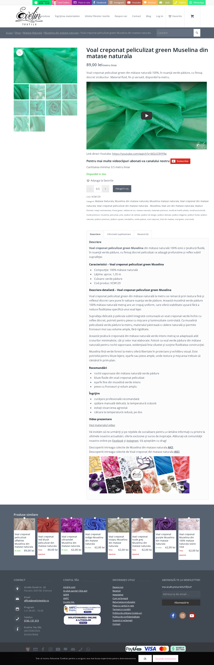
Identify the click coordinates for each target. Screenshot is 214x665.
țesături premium (102, 219)
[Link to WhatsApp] (88, 649)
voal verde (189, 219)
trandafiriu (129, 219)
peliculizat (114, 215)
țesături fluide (194, 215)
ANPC (66, 598)
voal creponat (153, 219)
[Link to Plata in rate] (35, 649)
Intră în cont (69, 587)
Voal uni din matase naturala (178, 205)
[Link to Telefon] (80, 649)
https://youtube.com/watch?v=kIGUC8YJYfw (139, 154)
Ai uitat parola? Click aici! (75, 590)
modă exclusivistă (197, 210)
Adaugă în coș (122, 188)
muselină (105, 215)
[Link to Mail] (73, 649)
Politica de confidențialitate (126, 616)
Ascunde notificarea (165, 658)
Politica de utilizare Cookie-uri (127, 613)
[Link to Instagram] (182, 615)
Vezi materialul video (102, 425)
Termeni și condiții (122, 609)
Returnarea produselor (124, 601)
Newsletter (118, 594)
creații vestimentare (102, 210)
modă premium (93, 215)
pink (121, 215)
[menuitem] (39, 16)
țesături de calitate (132, 215)
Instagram (132, 441)
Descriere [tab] (95, 234)
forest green (117, 210)
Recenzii (117, 590)
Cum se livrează (120, 598)
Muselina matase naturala (164, 201)
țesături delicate (164, 215)
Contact (116, 624)
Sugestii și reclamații (122, 620)
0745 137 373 (31, 620)
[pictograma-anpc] (82, 609)
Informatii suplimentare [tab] (119, 234)
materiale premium (159, 210)
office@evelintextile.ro (36, 600)
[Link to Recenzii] (65, 649)
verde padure (140, 219)
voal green (179, 219)
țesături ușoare (117, 219)
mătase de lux (130, 210)
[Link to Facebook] (173, 615)
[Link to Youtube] (192, 615)
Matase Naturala (104, 201)
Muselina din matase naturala (132, 201)
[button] (99, 180)
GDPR (66, 594)
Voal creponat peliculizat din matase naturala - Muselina (128, 205)
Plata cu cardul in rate (123, 605)
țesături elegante (179, 215)
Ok (145, 658)
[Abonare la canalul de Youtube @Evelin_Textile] (180, 161)
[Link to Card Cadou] (28, 649)
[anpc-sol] (82, 620)
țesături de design (148, 215)
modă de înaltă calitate (179, 210)
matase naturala (143, 210)
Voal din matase (167, 219)
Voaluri (199, 205)
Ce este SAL (69, 601)
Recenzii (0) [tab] (142, 234)
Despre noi (118, 587)
